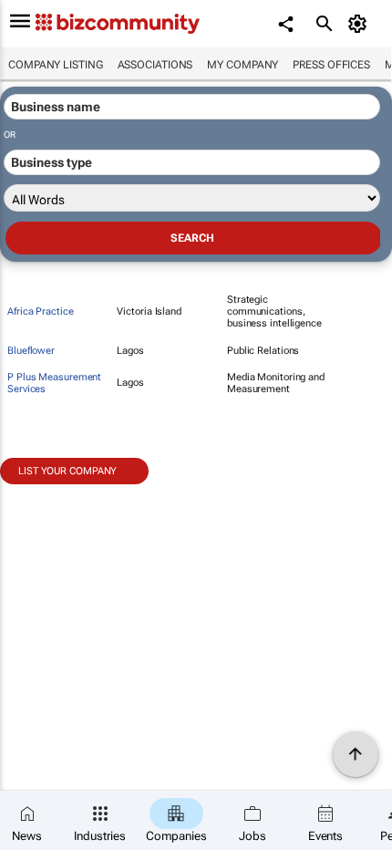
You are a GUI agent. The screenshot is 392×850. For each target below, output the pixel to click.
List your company (67, 471)
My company (242, 64)
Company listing (55, 64)
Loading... (34, 494)
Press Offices (331, 64)
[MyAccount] (360, 23)
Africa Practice (40, 311)
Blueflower (31, 351)
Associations (155, 64)
